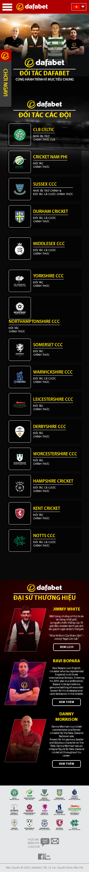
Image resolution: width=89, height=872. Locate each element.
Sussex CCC (45, 184)
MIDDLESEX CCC (49, 244)
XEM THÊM (66, 702)
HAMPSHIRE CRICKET (53, 481)
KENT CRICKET (46, 509)
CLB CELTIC (43, 130)
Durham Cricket (50, 212)
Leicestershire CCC (53, 400)
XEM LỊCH (66, 647)
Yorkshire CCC (48, 276)
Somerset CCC (48, 345)
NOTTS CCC (44, 536)
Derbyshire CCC (49, 427)
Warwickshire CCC (53, 372)
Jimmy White (66, 609)
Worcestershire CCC (55, 454)
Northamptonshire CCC (34, 322)
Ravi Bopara (66, 661)
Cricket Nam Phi (50, 157)
